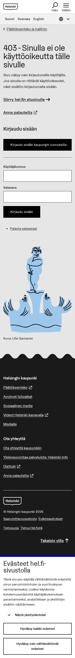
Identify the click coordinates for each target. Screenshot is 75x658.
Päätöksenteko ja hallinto (27, 29)
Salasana (9, 187)
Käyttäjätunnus (14, 166)
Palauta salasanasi (23, 228)
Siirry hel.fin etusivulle (24, 99)
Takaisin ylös (52, 540)
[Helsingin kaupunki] (12, 501)
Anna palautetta (21, 112)
